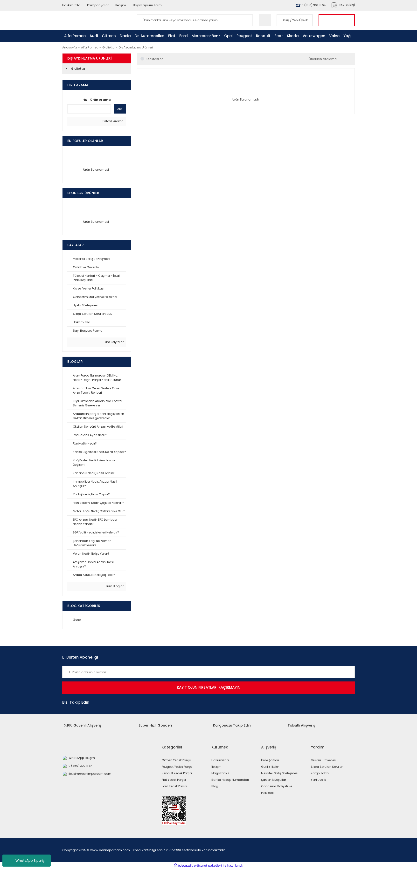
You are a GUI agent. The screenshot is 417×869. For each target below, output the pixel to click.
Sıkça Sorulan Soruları (327, 767)
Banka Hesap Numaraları (230, 780)
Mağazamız (220, 773)
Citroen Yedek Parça (176, 760)
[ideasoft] (183, 865)
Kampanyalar (98, 5)
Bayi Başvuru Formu (148, 5)
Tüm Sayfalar (113, 342)
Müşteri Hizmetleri (323, 760)
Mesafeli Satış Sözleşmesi (279, 773)
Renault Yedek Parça (177, 773)
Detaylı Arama (113, 121)
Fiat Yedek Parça (174, 780)
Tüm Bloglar (114, 586)
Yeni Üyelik (300, 20)
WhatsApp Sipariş (29, 860)
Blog (214, 786)
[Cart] (337, 20)
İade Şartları (270, 760)
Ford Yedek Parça (174, 786)
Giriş (286, 20)
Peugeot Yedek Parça (177, 767)
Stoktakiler (154, 59)
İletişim (120, 5)
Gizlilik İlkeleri (270, 767)
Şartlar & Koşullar (273, 780)
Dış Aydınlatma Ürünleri (136, 47)
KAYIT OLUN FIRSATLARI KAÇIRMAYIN (208, 687)
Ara (119, 109)
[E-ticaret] (208, 865)
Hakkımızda (71, 5)
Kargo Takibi (320, 773)
